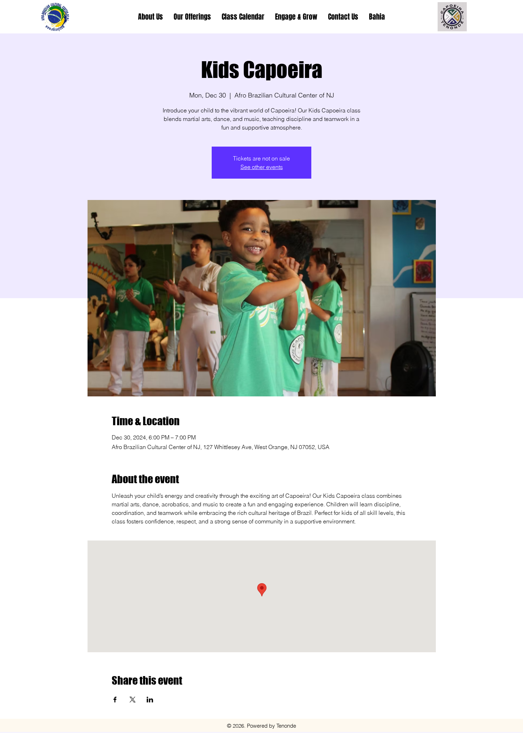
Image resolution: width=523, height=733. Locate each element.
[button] (192, 17)
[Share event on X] (132, 699)
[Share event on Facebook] (115, 699)
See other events (262, 166)
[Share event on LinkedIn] (150, 699)
